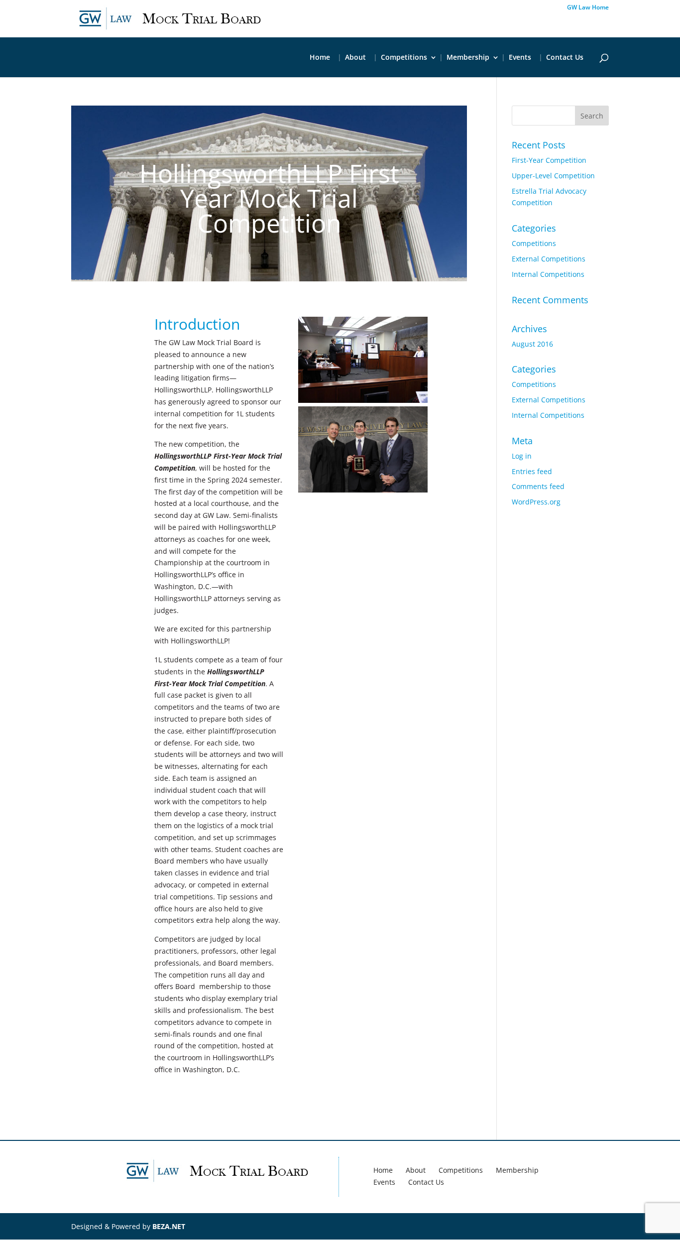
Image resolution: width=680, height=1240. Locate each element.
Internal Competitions (548, 274)
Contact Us (564, 58)
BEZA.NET (168, 1226)
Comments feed (538, 486)
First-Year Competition (549, 160)
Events (520, 58)
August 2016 (532, 344)
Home (320, 58)
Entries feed (532, 471)
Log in (522, 456)
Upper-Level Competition (553, 175)
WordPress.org (536, 501)
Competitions (404, 58)
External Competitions (548, 258)
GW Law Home (588, 7)
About (355, 58)
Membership (468, 58)
